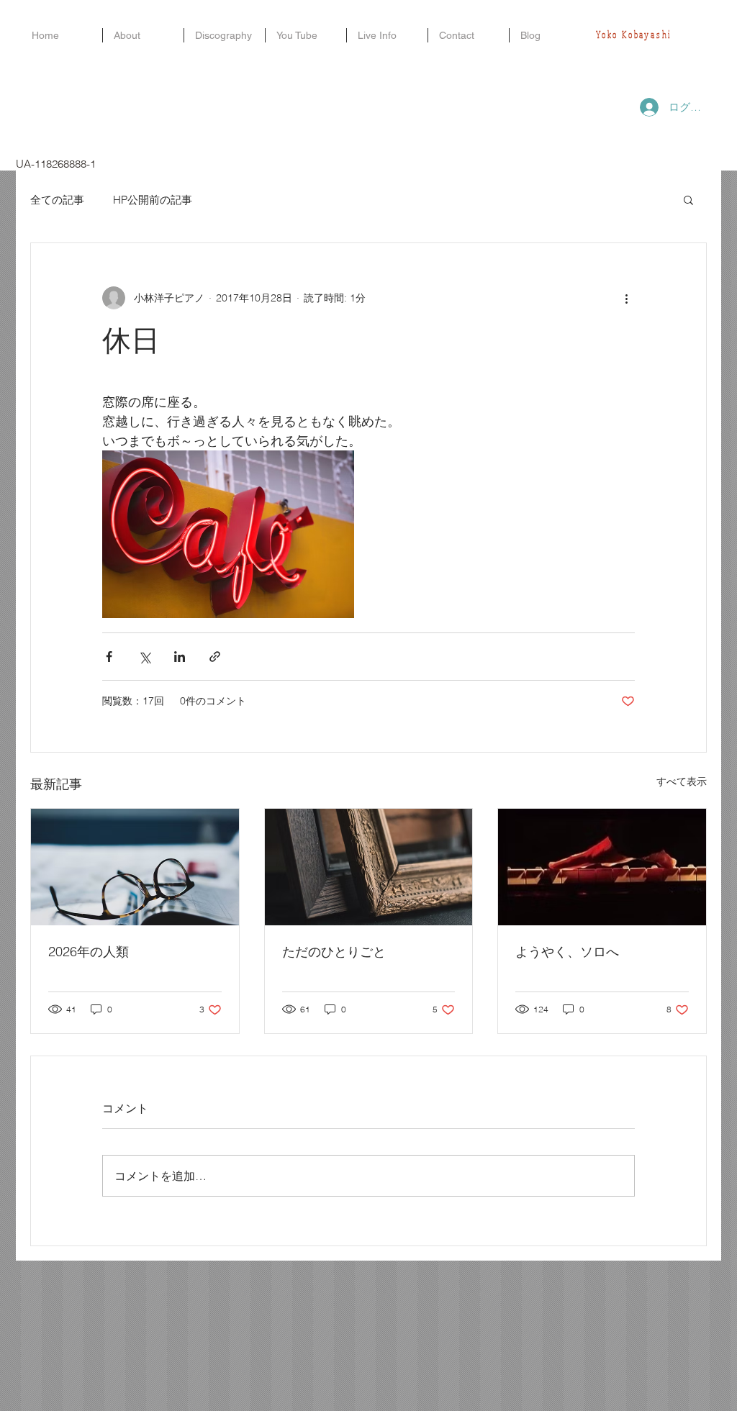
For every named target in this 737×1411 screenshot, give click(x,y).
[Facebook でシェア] (109, 656)
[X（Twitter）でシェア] (144, 656)
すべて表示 (681, 781)
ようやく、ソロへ (567, 951)
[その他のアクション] (626, 298)
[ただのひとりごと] (369, 867)
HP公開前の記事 (152, 200)
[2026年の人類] (135, 867)
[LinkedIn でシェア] (179, 656)
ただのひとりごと (334, 951)
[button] (688, 199)
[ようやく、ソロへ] (602, 867)
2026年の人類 (88, 951)
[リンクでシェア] (215, 656)
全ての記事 (57, 200)
